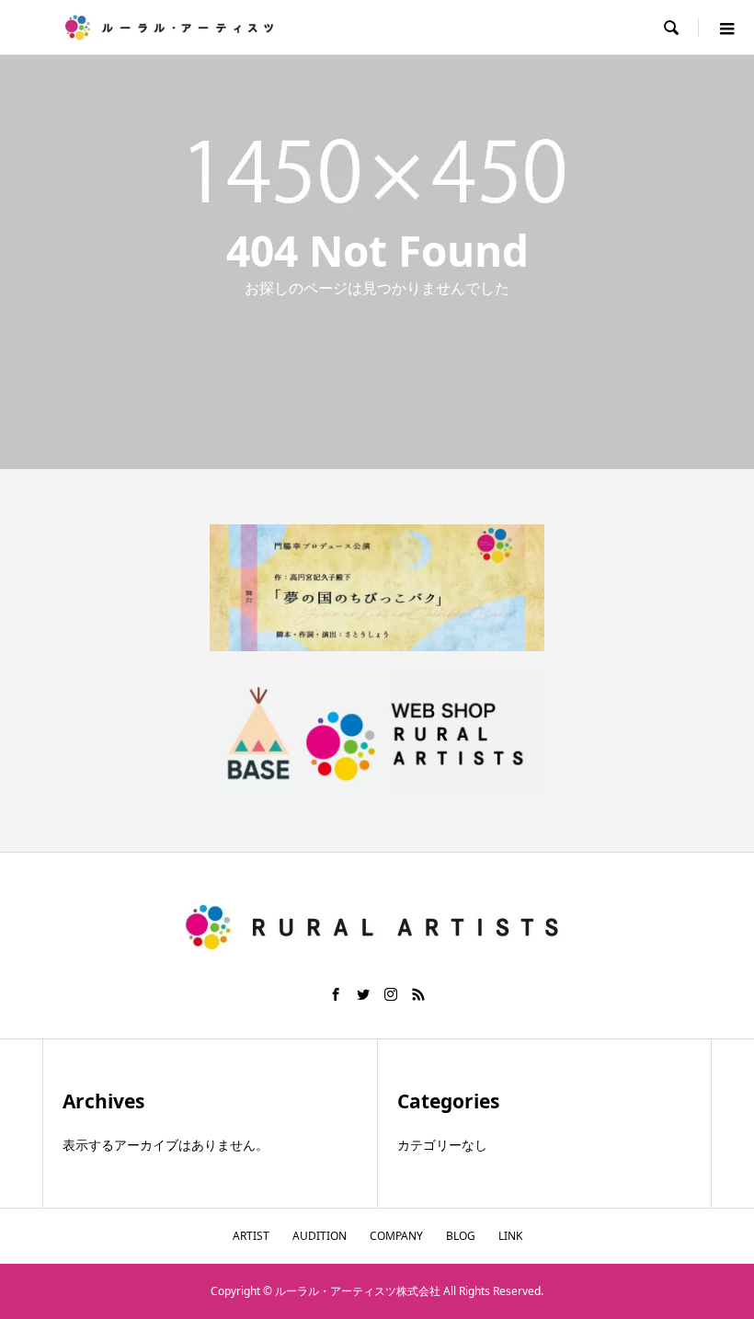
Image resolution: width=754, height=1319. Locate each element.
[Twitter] (363, 994)
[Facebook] (335, 994)
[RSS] (418, 994)
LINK (510, 1236)
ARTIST (251, 1236)
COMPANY (396, 1236)
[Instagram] (390, 994)
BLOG (460, 1236)
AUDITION (319, 1236)
